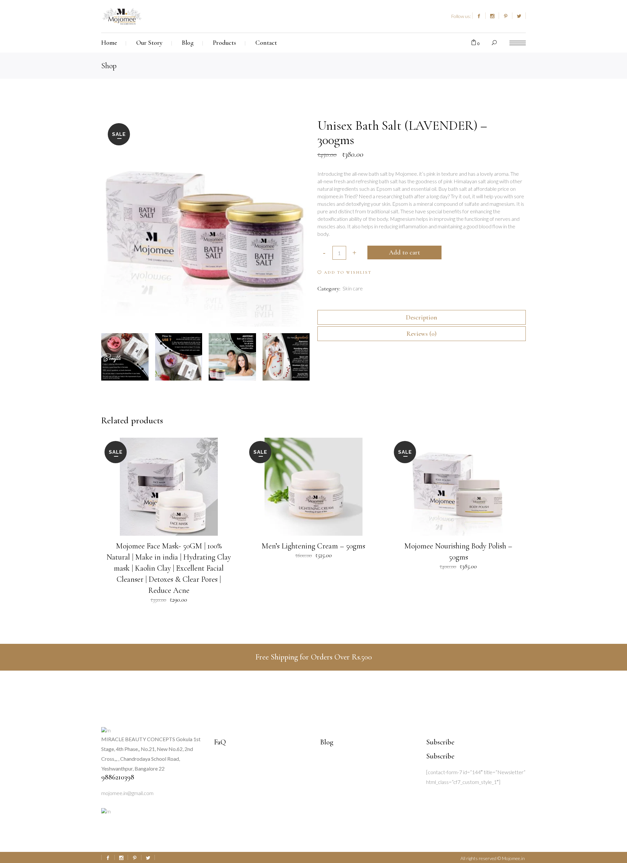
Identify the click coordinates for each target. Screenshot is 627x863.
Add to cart (404, 252)
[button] (344, 272)
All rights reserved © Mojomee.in (493, 858)
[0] (473, 42)
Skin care (353, 288)
